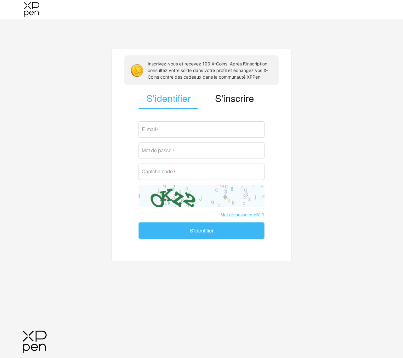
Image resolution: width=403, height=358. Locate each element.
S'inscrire (234, 98)
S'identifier (201, 230)
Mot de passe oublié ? (242, 214)
